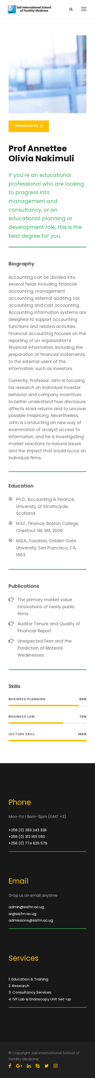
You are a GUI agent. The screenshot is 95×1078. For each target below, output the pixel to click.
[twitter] (46, 1066)
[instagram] (55, 1066)
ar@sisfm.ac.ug (22, 913)
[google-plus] (19, 1066)
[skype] (37, 1066)
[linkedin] (29, 1066)
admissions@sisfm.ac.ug (31, 920)
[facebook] (10, 1066)
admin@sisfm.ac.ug (26, 906)
